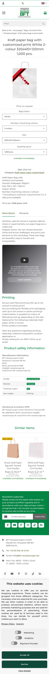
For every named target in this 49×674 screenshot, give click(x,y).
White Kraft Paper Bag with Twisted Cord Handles (36, 465)
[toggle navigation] (3, 13)
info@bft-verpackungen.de (26, 555)
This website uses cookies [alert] (25, 583)
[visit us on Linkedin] (41, 525)
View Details (24, 671)
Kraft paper (30, 384)
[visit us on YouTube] (14, 525)
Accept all (24, 655)
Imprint (20, 624)
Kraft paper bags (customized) (29, 172)
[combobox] (24, 117)
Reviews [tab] (23, 213)
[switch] (18, 632)
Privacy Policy (8, 624)
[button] (44, 3)
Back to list (6, 30)
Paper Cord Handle (33, 379)
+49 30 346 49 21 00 (19, 550)
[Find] (44, 24)
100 (28, 389)
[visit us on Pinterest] (21, 525)
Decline (24, 664)
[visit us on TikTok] (34, 525)
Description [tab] (8, 213)
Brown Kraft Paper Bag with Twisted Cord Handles (13, 465)
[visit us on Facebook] (7, 525)
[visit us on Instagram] (28, 525)
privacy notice (36, 505)
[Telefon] (23, 3)
